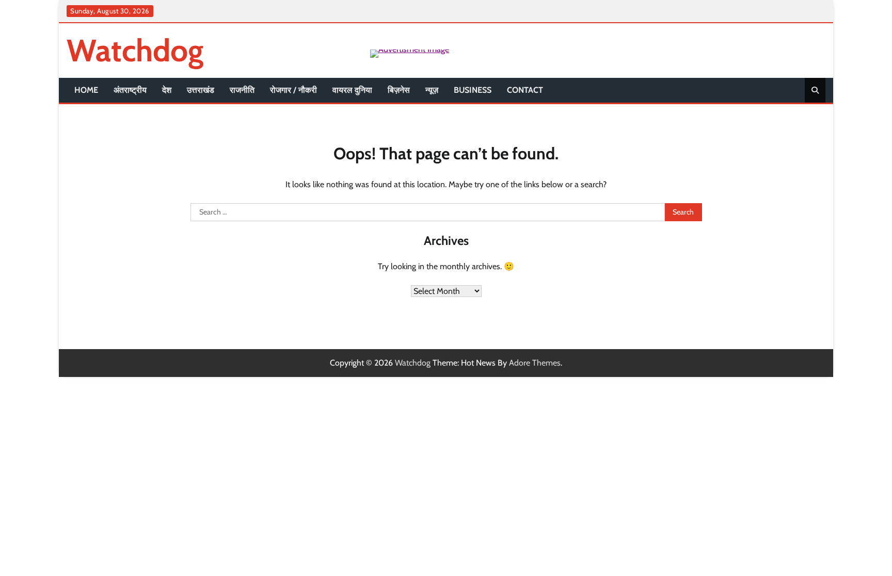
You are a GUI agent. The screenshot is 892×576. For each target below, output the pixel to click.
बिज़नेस (399, 90)
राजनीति (242, 90)
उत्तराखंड (200, 90)
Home (86, 90)
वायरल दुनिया (352, 90)
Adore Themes (535, 363)
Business (472, 90)
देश (166, 90)
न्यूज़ (431, 90)
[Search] (815, 90)
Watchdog (135, 50)
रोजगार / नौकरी (293, 90)
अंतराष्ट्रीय (130, 90)
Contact (525, 90)
